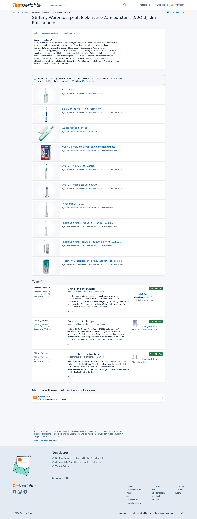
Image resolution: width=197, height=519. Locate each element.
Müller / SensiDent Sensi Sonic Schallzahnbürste (88, 146)
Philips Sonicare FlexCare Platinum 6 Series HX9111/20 (91, 241)
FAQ (154, 489)
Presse (129, 493)
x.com (178, 493)
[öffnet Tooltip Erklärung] (54, 23)
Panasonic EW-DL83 (73, 203)
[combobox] (84, 5)
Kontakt (155, 500)
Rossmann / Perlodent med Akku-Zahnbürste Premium (92, 260)
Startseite (16, 12)
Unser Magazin (158, 493)
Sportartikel (26, 12)
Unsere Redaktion (133, 489)
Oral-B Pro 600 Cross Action (78, 165)
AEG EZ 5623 (69, 89)
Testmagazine (158, 486)
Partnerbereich (132, 500)
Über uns (129, 486)
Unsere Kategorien (133, 503)
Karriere (129, 496)
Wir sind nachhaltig (177, 12)
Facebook (179, 489)
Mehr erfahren (88, 81)
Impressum (123, 513)
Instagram (179, 486)
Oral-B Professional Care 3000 (79, 184)
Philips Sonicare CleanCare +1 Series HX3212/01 (88, 222)
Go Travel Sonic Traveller (76, 127)
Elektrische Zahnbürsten (41, 12)
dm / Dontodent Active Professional (82, 108)
